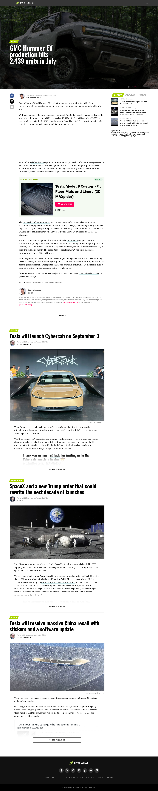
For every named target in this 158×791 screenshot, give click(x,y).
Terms (101, 777)
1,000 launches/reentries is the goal (35, 579)
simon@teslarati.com (70, 302)
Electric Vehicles (41, 283)
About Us (56, 777)
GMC (135, 87)
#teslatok (127, 134)
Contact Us (69, 777)
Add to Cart (66, 204)
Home (46, 777)
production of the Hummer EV (36, 222)
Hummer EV (72, 240)
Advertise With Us (86, 777)
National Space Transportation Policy (58, 582)
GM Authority (37, 162)
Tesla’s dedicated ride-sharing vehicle (46, 439)
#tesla (120, 134)
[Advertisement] (61, 144)
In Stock (98, 179)
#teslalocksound (138, 134)
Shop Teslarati (30, 179)
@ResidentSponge (26, 305)
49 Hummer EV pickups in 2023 (87, 264)
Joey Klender (24, 344)
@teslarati (115, 131)
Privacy (110, 777)
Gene (21, 500)
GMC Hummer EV (56, 283)
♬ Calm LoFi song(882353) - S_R (123, 136)
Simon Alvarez (33, 98)
